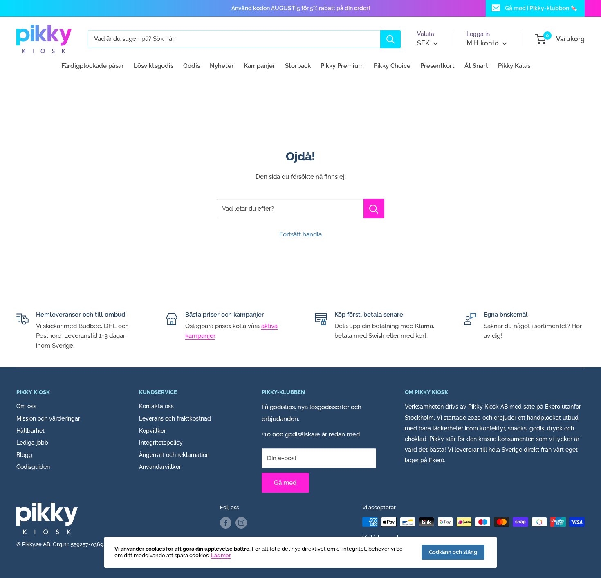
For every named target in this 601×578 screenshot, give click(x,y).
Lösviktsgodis (153, 66)
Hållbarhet (30, 430)
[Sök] (390, 39)
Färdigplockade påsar (92, 66)
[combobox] (234, 39)
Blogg (24, 455)
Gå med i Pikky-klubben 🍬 (541, 8)
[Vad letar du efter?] (373, 208)
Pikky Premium (342, 66)
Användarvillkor (160, 466)
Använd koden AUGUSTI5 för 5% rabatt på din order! (300, 8)
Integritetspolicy (161, 442)
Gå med (285, 482)
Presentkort (437, 66)
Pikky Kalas (514, 66)
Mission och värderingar (48, 418)
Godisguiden (33, 466)
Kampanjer (259, 66)
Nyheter (222, 66)
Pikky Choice (392, 66)
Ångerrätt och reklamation (174, 455)
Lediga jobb (32, 442)
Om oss (26, 406)
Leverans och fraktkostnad (175, 418)
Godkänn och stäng (453, 552)
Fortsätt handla (300, 234)
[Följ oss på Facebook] (225, 523)
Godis (191, 66)
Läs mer (221, 555)
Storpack (298, 66)
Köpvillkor (152, 430)
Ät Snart (476, 66)
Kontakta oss (156, 406)
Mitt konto (483, 43)
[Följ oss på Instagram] (241, 523)
